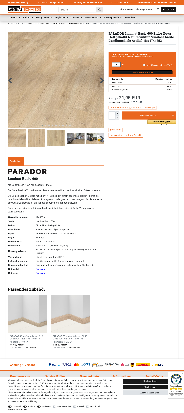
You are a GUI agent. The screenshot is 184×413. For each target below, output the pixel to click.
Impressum (55, 398)
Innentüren (130, 17)
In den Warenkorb (148, 115)
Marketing (46, 406)
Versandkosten (31, 348)
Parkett (27, 17)
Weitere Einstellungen (17, 409)
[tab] (16, 161)
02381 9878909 (121, 2)
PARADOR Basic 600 (74, 23)
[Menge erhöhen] (117, 113)
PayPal (80, 406)
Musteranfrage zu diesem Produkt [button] (126, 135)
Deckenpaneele (111, 17)
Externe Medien (64, 406)
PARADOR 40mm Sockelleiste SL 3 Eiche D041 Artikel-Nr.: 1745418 (26, 337)
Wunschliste (116, 130)
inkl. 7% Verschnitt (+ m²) (159, 65)
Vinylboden (60, 17)
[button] (161, 123)
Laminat (13, 17)
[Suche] (99, 9)
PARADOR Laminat (43, 23)
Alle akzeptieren (150, 381)
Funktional (95, 406)
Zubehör (75, 17)
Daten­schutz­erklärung (27, 401)
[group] (27, 314)
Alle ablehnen (149, 387)
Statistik (31, 406)
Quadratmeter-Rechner (142, 72)
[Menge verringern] (117, 117)
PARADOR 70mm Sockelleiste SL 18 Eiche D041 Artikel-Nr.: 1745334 (70, 337)
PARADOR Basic (59, 23)
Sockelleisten (92, 17)
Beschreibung (16, 161)
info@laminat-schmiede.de (89, 2)
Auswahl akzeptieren (149, 393)
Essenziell (17, 406)
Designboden (42, 17)
